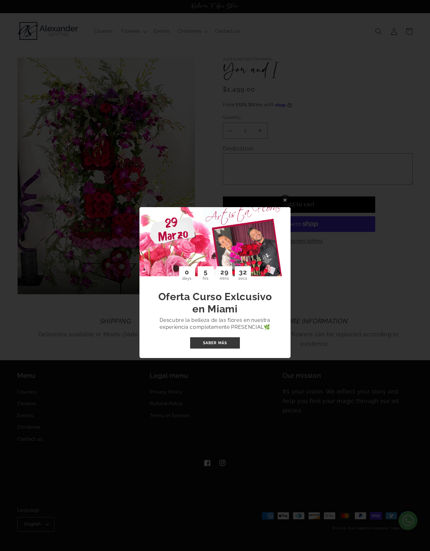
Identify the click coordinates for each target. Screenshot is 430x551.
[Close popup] (285, 200)
